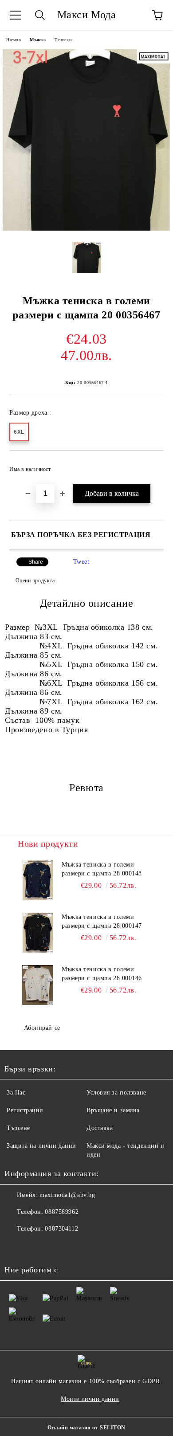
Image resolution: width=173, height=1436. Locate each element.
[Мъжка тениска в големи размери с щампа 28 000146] (38, 985)
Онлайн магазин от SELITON (86, 1427)
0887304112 (61, 1228)
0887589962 (62, 1211)
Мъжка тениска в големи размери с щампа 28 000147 (102, 921)
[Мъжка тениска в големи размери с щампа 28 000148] (38, 880)
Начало (13, 39)
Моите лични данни (90, 1399)
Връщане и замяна (113, 1110)
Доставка (99, 1128)
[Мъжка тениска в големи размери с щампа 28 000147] (38, 933)
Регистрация (25, 1110)
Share (35, 562)
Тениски (63, 39)
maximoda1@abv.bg (67, 1195)
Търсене (18, 1128)
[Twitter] (35, 1247)
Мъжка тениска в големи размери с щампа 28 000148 (102, 869)
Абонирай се (42, 1027)
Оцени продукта (35, 580)
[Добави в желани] (151, 465)
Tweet (81, 561)
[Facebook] (16, 1247)
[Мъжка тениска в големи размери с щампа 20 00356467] (86, 228)
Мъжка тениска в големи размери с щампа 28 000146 (102, 973)
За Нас (16, 1092)
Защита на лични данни (41, 1145)
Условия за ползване (116, 1092)
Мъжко (38, 39)
